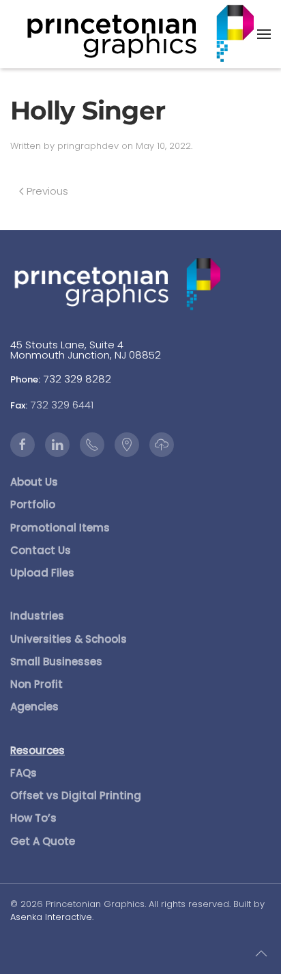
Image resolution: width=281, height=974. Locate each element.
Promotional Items (60, 527)
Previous (47, 191)
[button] (264, 34)
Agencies (34, 706)
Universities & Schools (68, 639)
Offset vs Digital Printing (75, 795)
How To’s (33, 818)
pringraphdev (88, 145)
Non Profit (36, 684)
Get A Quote (42, 841)
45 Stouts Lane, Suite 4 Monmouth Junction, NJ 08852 (85, 349)
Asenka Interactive (51, 916)
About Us (34, 482)
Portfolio (32, 504)
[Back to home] (140, 34)
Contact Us (40, 550)
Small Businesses (56, 661)
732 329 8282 (77, 379)
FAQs (23, 773)
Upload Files (42, 573)
